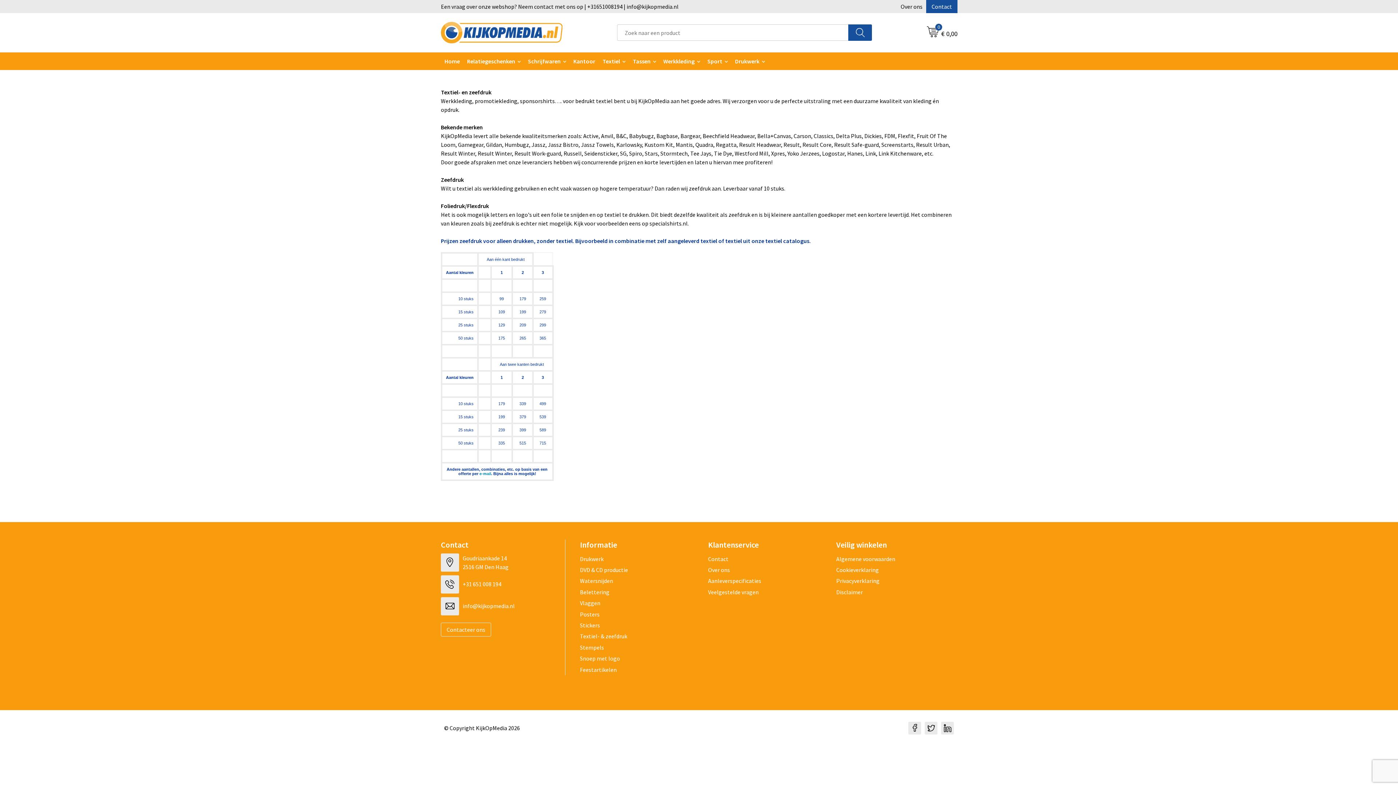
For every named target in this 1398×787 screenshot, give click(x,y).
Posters (590, 614)
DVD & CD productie (604, 569)
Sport (714, 61)
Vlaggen (590, 603)
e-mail (485, 473)
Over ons (912, 6)
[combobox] (733, 32)
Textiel (611, 61)
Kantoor (584, 61)
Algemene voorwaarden (865, 559)
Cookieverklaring (857, 569)
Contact (942, 6)
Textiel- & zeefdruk (603, 636)
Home (452, 61)
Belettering (594, 592)
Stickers (590, 625)
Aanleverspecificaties (734, 580)
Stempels (592, 647)
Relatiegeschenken (491, 61)
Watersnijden (596, 580)
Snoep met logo (600, 658)
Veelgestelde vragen (733, 592)
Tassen (642, 61)
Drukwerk (592, 559)
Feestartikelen (598, 669)
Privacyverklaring (858, 580)
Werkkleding (679, 61)
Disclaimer (849, 592)
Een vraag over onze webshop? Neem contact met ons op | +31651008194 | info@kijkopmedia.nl (560, 6)
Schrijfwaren (544, 61)
